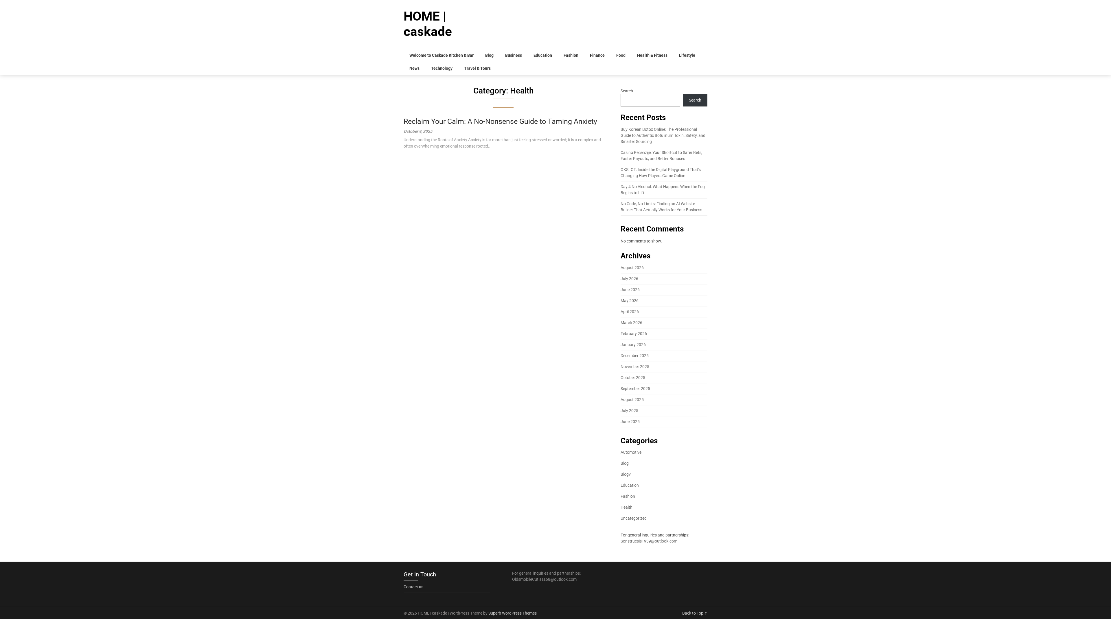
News (414, 68)
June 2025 (630, 421)
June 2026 (630, 289)
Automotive (631, 452)
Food (621, 55)
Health (626, 507)
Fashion (571, 55)
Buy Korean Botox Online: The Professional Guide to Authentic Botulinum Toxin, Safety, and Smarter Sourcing (663, 135)
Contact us (413, 586)
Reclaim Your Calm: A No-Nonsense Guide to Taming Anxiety (500, 121)
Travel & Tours (477, 68)
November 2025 (635, 366)
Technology (442, 68)
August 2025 (632, 399)
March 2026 (631, 322)
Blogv (626, 474)
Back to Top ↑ (694, 613)
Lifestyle (687, 55)
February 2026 (634, 333)
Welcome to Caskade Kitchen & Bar (441, 55)
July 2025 (629, 410)
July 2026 (629, 278)
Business (513, 55)
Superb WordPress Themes (512, 613)
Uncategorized (634, 518)
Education (543, 55)
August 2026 (632, 267)
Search (627, 91)
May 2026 (630, 300)
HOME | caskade (428, 24)
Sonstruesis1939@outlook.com (649, 541)
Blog (489, 55)
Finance (597, 55)
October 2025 (633, 377)
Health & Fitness (652, 55)
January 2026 (633, 344)
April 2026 (630, 311)
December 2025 (635, 355)
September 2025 (635, 388)
